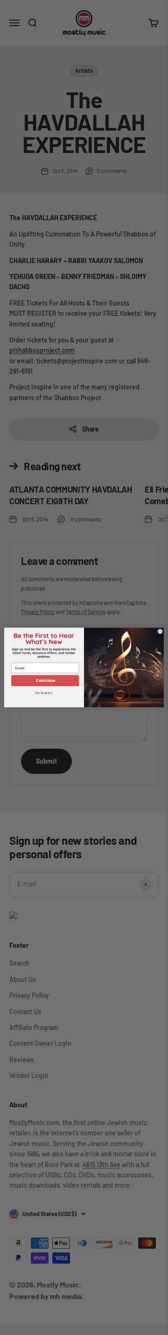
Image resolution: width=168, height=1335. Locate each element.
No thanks (43, 693)
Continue (45, 680)
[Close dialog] (160, 631)
